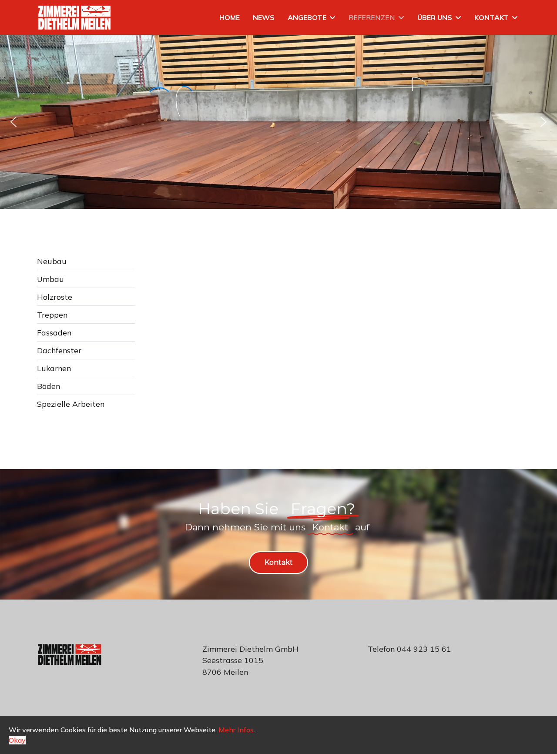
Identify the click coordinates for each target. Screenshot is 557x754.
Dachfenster (59, 350)
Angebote (307, 17)
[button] (13, 122)
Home (229, 17)
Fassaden (54, 332)
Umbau (50, 279)
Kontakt (491, 17)
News (264, 17)
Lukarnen (54, 368)
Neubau (52, 261)
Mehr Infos (236, 729)
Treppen (52, 314)
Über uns (434, 17)
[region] (278, 122)
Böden (48, 386)
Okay (17, 740)
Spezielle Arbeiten (70, 404)
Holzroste (54, 297)
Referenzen (372, 17)
